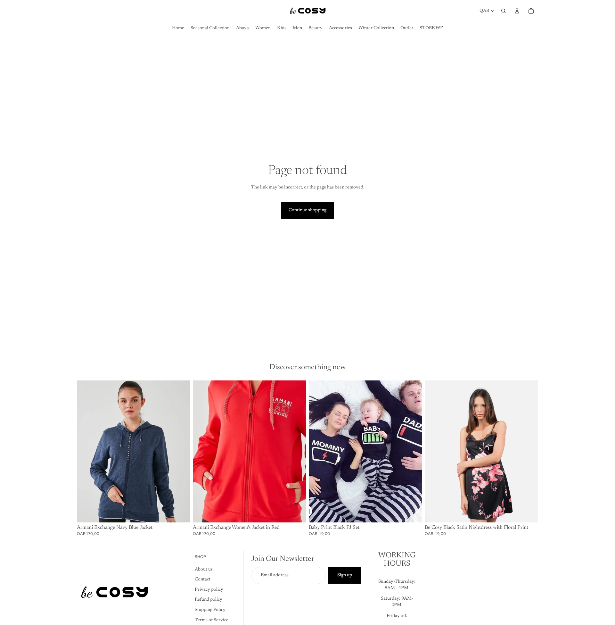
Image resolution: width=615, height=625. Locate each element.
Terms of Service (211, 620)
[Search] (503, 11)
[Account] (517, 11)
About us (204, 569)
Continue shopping (307, 210)
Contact (202, 580)
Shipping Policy (210, 610)
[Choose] (180, 512)
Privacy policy (209, 590)
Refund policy (208, 600)
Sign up (344, 575)
